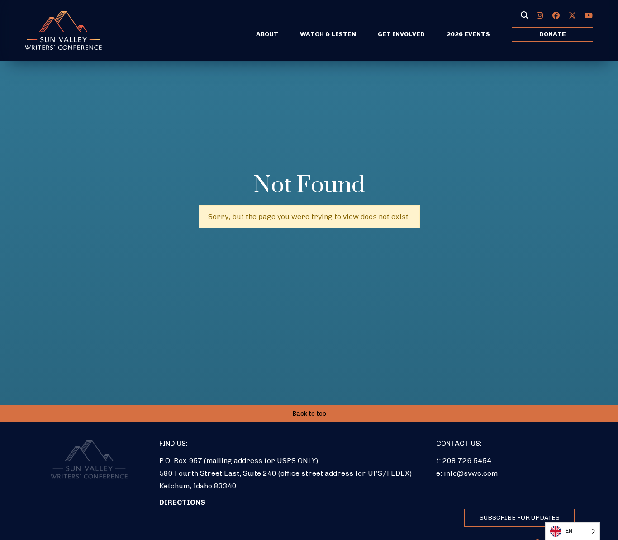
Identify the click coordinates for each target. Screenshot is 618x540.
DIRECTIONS (182, 502)
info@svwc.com (471, 473)
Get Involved (401, 34)
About (267, 34)
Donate (552, 34)
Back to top (309, 413)
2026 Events (468, 34)
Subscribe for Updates (520, 517)
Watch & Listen (328, 34)
